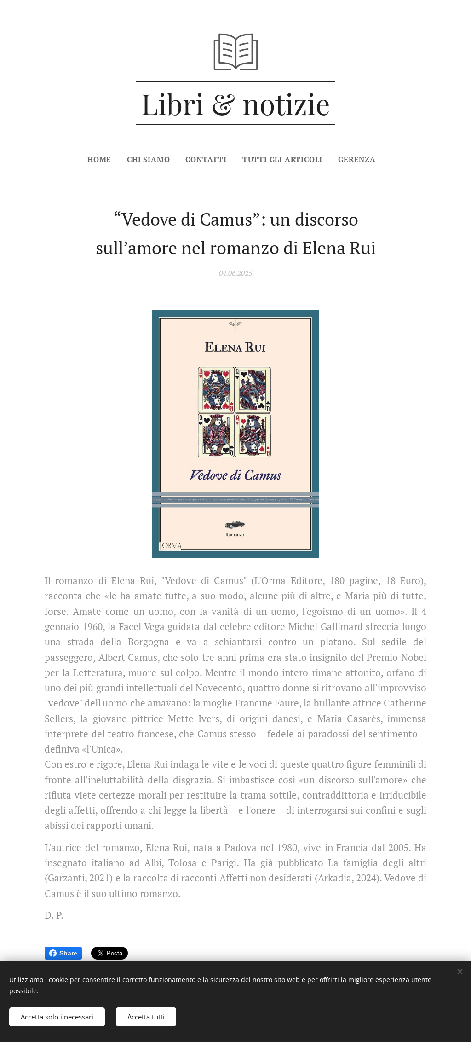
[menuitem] (103, 159)
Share (68, 953)
